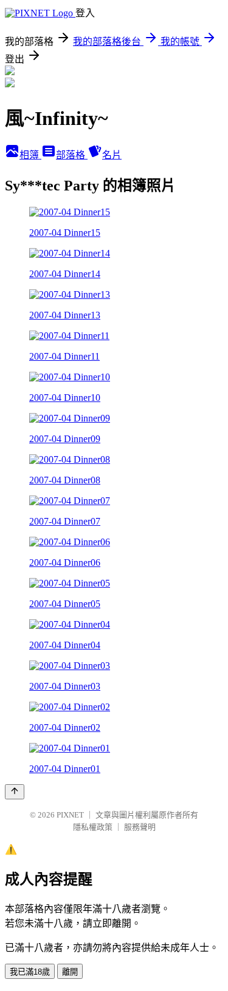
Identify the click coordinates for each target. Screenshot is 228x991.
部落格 (72, 155)
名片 (112, 155)
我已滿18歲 (30, 971)
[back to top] (14, 791)
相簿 (30, 155)
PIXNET (70, 814)
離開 (70, 971)
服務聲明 (140, 826)
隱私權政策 (92, 826)
